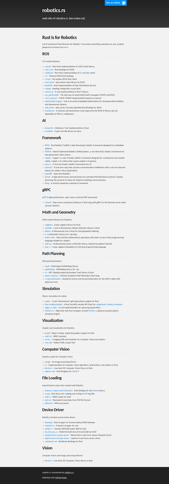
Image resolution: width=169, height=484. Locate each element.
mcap (47, 394)
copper (48, 158)
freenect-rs (49, 426)
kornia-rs (48, 368)
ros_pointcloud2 (52, 95)
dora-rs (48, 164)
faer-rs (48, 247)
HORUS (48, 152)
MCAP (85, 394)
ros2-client (49, 82)
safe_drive (49, 108)
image (47, 362)
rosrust (48, 67)
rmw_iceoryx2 (51, 98)
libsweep (48, 423)
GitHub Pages (61, 478)
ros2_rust (49, 70)
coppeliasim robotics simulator (109, 305)
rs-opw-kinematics (53, 279)
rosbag (48, 89)
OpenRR (48, 174)
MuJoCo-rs (49, 311)
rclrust (47, 79)
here (66, 47)
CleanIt (48, 203)
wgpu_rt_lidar (51, 308)
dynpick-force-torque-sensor (57, 435)
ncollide (48, 228)
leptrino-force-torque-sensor (57, 438)
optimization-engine (53, 101)
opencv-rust (50, 371)
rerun (47, 340)
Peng (47, 183)
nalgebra (49, 225)
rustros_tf (49, 92)
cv (46, 365)
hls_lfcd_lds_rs (51, 432)
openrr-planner (51, 276)
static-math (50, 238)
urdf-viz (48, 336)
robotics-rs (69, 473)
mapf (47, 266)
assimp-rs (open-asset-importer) (58, 391)
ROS (44, 61)
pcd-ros (48, 400)
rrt (46, 273)
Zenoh (47, 177)
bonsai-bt (49, 128)
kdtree (47, 231)
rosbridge (85, 73)
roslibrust (49, 73)
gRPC (44, 197)
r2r (46, 76)
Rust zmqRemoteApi (53, 305)
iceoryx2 (48, 168)
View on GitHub (113, 3)
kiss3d (47, 333)
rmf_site (48, 343)
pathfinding (50, 269)
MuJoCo (91, 311)
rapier (47, 301)
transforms (49, 111)
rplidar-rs (49, 429)
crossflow (49, 131)
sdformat (49, 403)
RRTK (47, 145)
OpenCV (75, 371)
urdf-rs (48, 397)
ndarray (48, 244)
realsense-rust (51, 442)
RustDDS (48, 86)
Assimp (95, 391)
